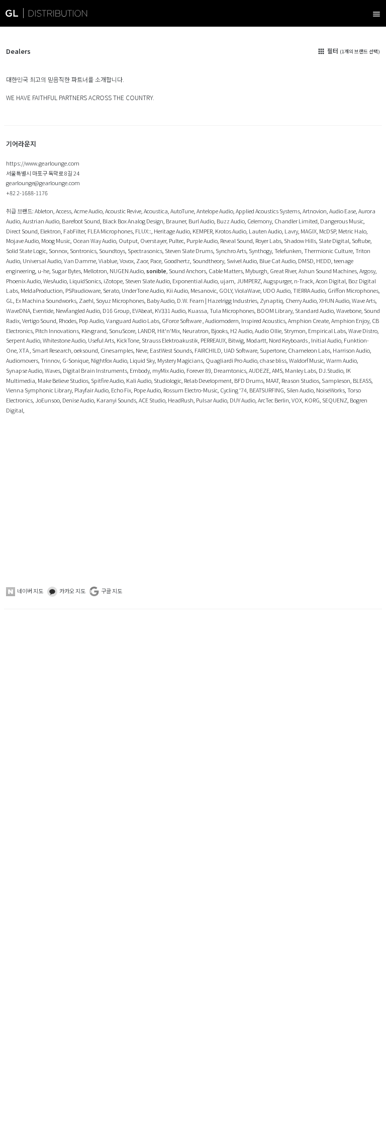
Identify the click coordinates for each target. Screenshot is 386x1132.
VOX (297, 400)
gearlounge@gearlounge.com (43, 183)
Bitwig (236, 340)
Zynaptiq (271, 300)
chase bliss (273, 360)
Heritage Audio (172, 231)
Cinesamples (117, 350)
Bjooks (219, 331)
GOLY (225, 290)
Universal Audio (42, 261)
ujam (227, 281)
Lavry (291, 231)
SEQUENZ (334, 400)
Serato (111, 290)
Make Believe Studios (63, 380)
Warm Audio (341, 360)
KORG (312, 400)
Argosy (367, 271)
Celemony (259, 221)
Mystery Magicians (180, 360)
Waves (52, 370)
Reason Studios (300, 380)
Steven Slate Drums (189, 251)
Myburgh (256, 271)
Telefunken (288, 251)
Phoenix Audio (23, 281)
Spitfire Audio (107, 380)
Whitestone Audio (64, 340)
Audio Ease (342, 211)
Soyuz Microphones (120, 300)
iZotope (113, 281)
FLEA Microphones (110, 231)
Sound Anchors (187, 271)
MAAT (272, 380)
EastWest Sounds (171, 350)
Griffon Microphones (353, 290)
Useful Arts (101, 340)
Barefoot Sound (81, 221)
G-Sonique (75, 360)
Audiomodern (222, 320)
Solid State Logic (26, 251)
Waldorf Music (306, 360)
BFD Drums (248, 380)
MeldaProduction (42, 290)
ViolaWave (247, 290)
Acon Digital (331, 281)
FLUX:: (143, 231)
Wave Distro (362, 331)
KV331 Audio (170, 310)
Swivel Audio (242, 261)
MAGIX (309, 231)
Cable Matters (226, 271)
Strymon (295, 331)
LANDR (146, 331)
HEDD (323, 261)
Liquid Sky (142, 360)
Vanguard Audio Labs (132, 320)
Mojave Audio (22, 240)
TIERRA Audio (309, 290)
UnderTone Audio (143, 290)
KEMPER (202, 231)
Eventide (43, 310)
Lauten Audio (265, 231)
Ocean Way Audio (94, 240)
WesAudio (55, 281)
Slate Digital (334, 240)
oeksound (86, 350)
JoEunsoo (47, 400)
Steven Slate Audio (147, 281)
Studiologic (167, 380)
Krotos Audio (230, 231)
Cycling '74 (233, 390)
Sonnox (58, 251)
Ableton (44, 211)
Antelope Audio (215, 211)
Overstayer (153, 240)
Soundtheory (208, 261)
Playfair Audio (91, 390)
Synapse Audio (24, 370)
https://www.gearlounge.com (42, 163)
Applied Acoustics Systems (268, 211)
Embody (140, 370)
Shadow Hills (300, 240)
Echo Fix (121, 390)
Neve (141, 350)
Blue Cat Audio (277, 261)
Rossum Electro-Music (190, 390)
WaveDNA (18, 310)
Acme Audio (88, 211)
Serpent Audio (23, 340)
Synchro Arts (231, 251)
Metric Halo (352, 231)
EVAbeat (142, 310)
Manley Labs (300, 370)
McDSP (327, 231)
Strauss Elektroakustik (170, 340)
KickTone (128, 340)
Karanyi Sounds (116, 400)
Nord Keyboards (289, 340)
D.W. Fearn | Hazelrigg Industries (217, 300)
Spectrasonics (145, 251)
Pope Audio (147, 390)
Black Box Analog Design (133, 221)
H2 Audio (241, 331)
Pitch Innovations (57, 331)
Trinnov (50, 360)
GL (9, 300)
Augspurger (277, 281)
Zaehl (86, 300)
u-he (43, 271)
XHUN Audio (334, 300)
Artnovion (315, 211)
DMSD (306, 261)
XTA (24, 350)
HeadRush (181, 400)
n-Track (303, 281)
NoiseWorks (330, 390)
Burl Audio (201, 221)
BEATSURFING (266, 390)
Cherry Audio (301, 300)
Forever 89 (198, 370)
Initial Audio (326, 340)
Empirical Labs (327, 331)
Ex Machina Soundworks (46, 300)
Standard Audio (314, 310)
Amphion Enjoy (350, 320)
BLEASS (362, 380)
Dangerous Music (341, 221)
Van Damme (80, 261)
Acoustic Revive (123, 211)
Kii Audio (177, 290)
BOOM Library (275, 310)
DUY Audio (242, 400)
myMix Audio (168, 370)
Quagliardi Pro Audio (231, 360)
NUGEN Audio (127, 271)
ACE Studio (152, 400)
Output (128, 240)
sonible (156, 271)
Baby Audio (160, 300)
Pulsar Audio (211, 400)
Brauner (176, 221)
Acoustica (156, 211)
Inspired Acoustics (263, 320)
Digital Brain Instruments (95, 370)
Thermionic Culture (328, 251)
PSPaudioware (83, 290)
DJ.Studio (331, 370)
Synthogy (260, 251)
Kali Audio (138, 380)
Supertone (272, 350)
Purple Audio (202, 240)
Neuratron (195, 331)
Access (63, 211)
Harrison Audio (351, 350)
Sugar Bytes (66, 271)
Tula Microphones (232, 310)
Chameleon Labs (309, 350)
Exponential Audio (195, 281)
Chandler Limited (296, 221)
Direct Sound (22, 231)
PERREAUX (213, 340)
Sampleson (336, 380)
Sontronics (83, 251)
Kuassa (197, 310)
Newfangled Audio (78, 310)
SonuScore (122, 331)
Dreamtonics (230, 370)
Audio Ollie (268, 331)
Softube (361, 240)
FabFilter (74, 231)
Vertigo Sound (39, 320)
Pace (155, 261)
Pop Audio (91, 320)
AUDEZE (259, 370)
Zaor (142, 261)
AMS (277, 370)
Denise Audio (78, 400)
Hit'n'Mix (168, 331)
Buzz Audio (231, 221)
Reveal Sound (236, 240)
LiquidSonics (85, 281)
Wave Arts (363, 300)
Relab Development (208, 380)
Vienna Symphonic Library (39, 390)
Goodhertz (177, 261)
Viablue (108, 261)
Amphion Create (308, 320)
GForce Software (182, 320)
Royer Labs (268, 240)
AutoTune (182, 211)
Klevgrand (94, 331)
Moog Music (55, 240)
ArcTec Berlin (273, 400)
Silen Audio (300, 390)
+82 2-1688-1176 (27, 193)
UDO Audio (277, 290)
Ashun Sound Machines (328, 271)
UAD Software (240, 350)
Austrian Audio (41, 221)
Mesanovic (203, 290)
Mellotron (95, 271)
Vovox (127, 261)
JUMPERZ (249, 281)
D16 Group (116, 310)
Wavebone (348, 310)
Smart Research (51, 350)
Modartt (256, 340)
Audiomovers (22, 360)
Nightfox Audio (109, 360)
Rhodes (67, 320)
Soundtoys (112, 251)
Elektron (50, 231)
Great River (283, 271)
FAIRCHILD (208, 350)
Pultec (176, 240)
